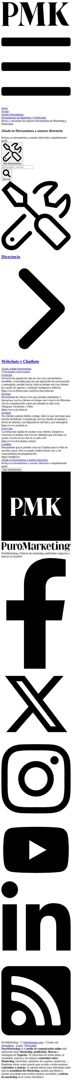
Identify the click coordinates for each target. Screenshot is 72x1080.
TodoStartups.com (33, 1042)
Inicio (4, 108)
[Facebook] (36, 667)
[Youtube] (36, 879)
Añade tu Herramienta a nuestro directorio (24, 459)
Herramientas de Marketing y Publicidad (23, 117)
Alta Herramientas (12, 163)
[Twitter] (36, 737)
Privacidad (30, 1045)
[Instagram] (36, 817)
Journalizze (7, 1045)
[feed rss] (36, 1039)
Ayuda (5, 111)
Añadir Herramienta (12, 114)
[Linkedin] (36, 959)
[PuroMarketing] (36, 14)
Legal (19, 1045)
